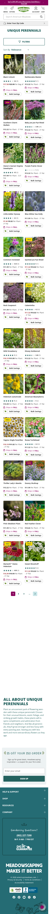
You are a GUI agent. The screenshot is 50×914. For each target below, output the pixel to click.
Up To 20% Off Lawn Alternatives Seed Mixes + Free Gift (24, 3)
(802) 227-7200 (24, 835)
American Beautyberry (34, 397)
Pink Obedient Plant (11, 523)
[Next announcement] (43, 2)
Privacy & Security (15, 880)
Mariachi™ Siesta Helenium (10, 565)
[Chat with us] (42, 907)
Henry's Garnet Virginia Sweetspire (13, 167)
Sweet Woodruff (32, 564)
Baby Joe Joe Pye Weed (34, 122)
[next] (35, 594)
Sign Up (24, 778)
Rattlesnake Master (33, 77)
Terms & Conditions (33, 880)
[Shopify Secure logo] (15, 890)
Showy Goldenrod (32, 351)
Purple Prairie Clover (33, 166)
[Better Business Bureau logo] (31, 890)
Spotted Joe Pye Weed (34, 260)
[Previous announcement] (4, 2)
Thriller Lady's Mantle (12, 483)
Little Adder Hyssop (11, 214)
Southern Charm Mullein (10, 123)
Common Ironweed (11, 260)
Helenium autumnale (12, 397)
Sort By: (7, 49)
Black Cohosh (9, 77)
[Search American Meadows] (41, 17)
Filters (26, 41)
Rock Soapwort (9, 305)
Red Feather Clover (33, 523)
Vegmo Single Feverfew (13, 440)
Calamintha (29, 305)
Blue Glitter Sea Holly (34, 214)
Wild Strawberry (10, 351)
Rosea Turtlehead (32, 440)
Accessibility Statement (24, 882)
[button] (5, 9)
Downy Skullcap (31, 483)
